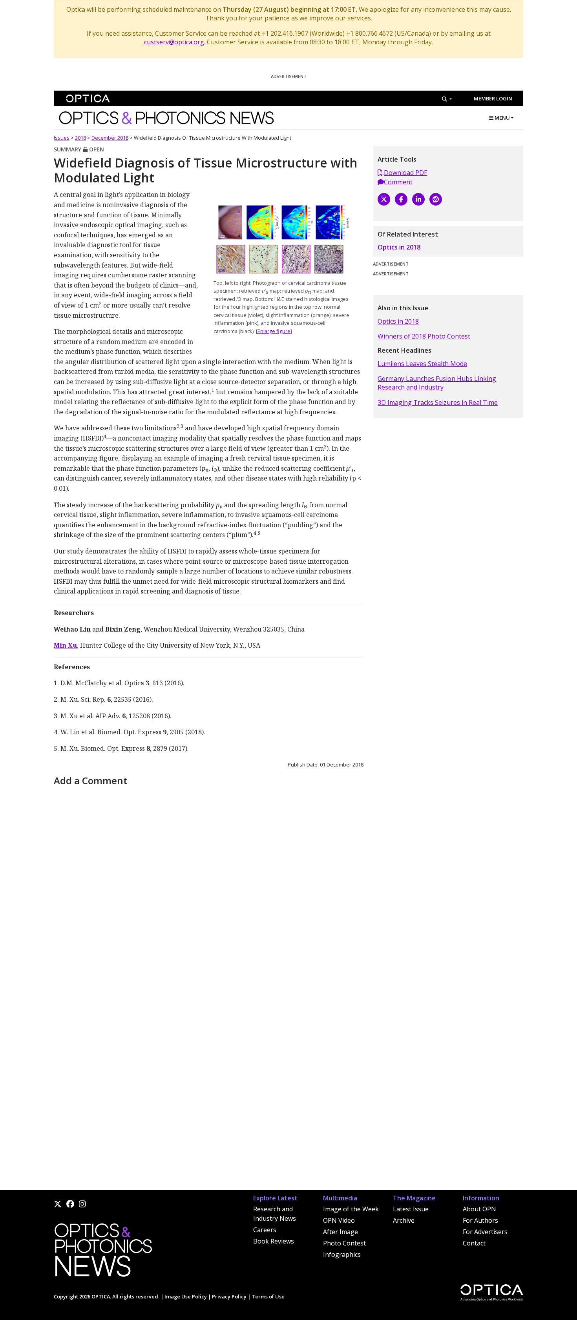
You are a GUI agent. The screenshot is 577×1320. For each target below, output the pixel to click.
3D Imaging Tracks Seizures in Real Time (438, 402)
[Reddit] (435, 199)
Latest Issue (411, 1209)
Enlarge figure (273, 331)
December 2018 (109, 137)
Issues (61, 137)
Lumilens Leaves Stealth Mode (422, 363)
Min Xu (65, 645)
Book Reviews (273, 1241)
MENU (501, 117)
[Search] (447, 99)
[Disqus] (208, 886)
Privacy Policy (229, 1296)
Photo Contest (344, 1243)
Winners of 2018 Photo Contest (424, 336)
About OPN (479, 1209)
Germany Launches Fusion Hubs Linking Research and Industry (437, 382)
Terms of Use (268, 1296)
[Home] (103, 1252)
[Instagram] (82, 1204)
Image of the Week (351, 1209)
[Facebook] (401, 199)
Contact (474, 1243)
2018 (80, 137)
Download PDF (405, 172)
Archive (403, 1220)
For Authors (480, 1220)
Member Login (493, 98)
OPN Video (339, 1220)
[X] (384, 199)
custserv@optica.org (174, 42)
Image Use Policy (185, 1296)
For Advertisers (485, 1231)
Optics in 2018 (399, 247)
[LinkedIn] (418, 199)
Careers (264, 1229)
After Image (340, 1231)
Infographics (342, 1254)
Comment (398, 182)
